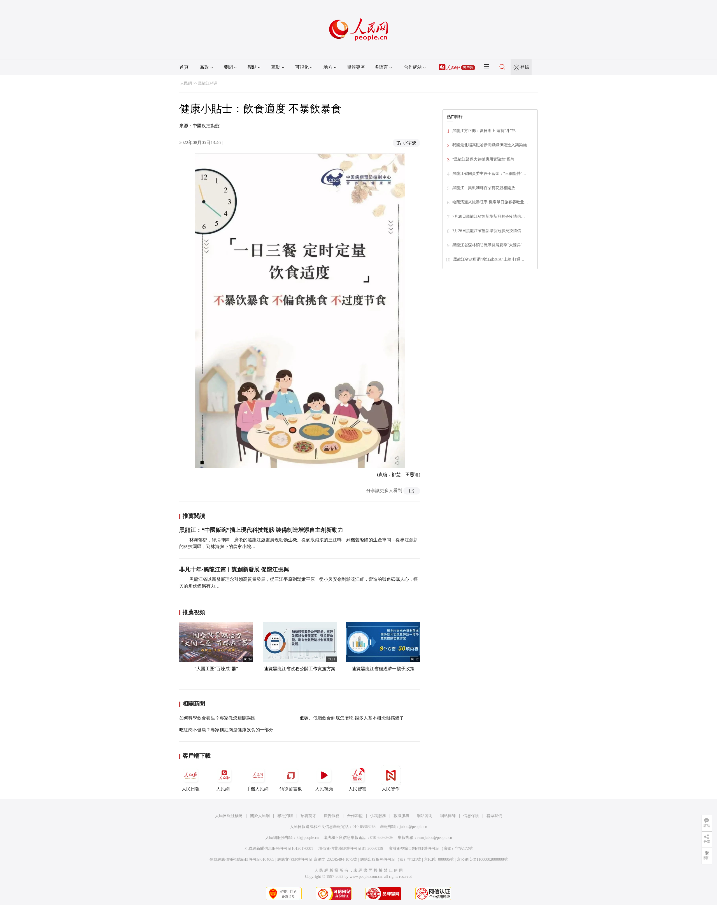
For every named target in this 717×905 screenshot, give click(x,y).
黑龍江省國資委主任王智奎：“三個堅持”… (489, 173)
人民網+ (224, 788)
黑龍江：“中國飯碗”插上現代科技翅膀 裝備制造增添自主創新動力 (261, 530)
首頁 (184, 67)
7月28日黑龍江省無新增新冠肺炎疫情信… (488, 216)
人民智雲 (357, 788)
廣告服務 (331, 816)
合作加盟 (355, 816)
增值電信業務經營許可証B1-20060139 (350, 848)
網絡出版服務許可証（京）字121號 (390, 859)
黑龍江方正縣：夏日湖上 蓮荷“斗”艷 (484, 131)
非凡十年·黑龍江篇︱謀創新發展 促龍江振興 (234, 569)
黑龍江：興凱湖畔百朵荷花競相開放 (483, 188)
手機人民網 (257, 788)
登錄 (524, 67)
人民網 (186, 83)
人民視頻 (324, 788)
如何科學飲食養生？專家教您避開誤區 (217, 718)
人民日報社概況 (229, 816)
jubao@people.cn (413, 827)
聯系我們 (494, 816)
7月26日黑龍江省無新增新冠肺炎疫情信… (488, 231)
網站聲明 (424, 816)
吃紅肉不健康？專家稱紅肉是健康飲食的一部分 (226, 729)
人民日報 (191, 788)
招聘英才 (308, 816)
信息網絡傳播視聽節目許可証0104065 (241, 859)
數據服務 (401, 816)
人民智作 (391, 788)
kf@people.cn (308, 838)
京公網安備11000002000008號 (482, 859)
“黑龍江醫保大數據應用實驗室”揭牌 (483, 159)
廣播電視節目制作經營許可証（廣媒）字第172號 (430, 848)
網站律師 (448, 816)
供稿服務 (378, 816)
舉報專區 (356, 67)
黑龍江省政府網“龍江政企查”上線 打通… (488, 259)
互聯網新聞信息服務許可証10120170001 (279, 848)
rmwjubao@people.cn (434, 838)
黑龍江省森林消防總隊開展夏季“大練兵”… (489, 245)
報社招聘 (285, 816)
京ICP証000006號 (439, 859)
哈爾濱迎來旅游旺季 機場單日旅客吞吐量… (490, 202)
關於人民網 (260, 816)
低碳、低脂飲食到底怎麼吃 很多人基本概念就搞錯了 (352, 718)
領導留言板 (291, 788)
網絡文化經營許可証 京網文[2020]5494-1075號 (317, 859)
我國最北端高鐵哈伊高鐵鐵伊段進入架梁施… (491, 145)
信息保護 (471, 816)
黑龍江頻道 (208, 83)
